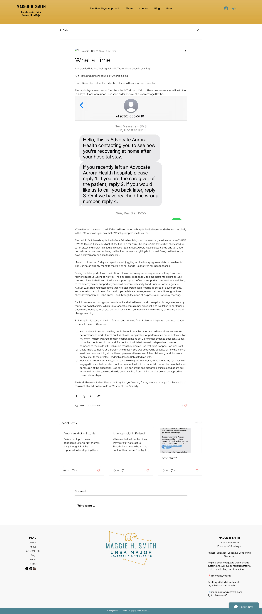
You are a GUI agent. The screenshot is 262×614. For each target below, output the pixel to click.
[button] (198, 30)
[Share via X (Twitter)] (83, 396)
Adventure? (169, 458)
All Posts (64, 30)
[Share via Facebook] (76, 396)
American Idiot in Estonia (79, 433)
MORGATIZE (144, 611)
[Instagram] (30, 568)
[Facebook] (26, 568)
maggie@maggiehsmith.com (226, 592)
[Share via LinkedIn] (91, 396)
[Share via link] (98, 396)
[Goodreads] (34, 568)
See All (198, 422)
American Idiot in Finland (129, 433)
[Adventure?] (180, 440)
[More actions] (185, 51)
